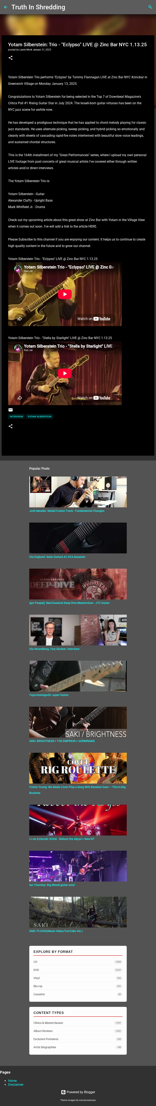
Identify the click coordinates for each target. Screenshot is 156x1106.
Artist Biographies (77, 1047)
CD (77, 961)
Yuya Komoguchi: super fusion (48, 695)
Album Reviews (77, 1031)
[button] (10, 58)
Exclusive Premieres (77, 1039)
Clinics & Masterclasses (77, 1022)
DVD (77, 970)
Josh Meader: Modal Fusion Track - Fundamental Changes (66, 510)
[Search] (70, 7)
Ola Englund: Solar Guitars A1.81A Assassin (57, 556)
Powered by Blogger (80, 1092)
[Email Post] (10, 411)
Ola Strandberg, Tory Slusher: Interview (54, 649)
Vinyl (77, 978)
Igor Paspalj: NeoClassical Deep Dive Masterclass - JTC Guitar (69, 603)
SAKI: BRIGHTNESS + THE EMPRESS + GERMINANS (62, 741)
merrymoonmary (87, 1100)
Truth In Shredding (38, 7)
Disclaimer (15, 1085)
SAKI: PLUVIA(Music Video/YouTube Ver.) (56, 931)
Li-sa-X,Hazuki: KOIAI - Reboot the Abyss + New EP (61, 839)
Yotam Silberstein (39, 416)
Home (12, 1081)
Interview (16, 416)
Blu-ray (77, 986)
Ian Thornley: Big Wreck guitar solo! (52, 885)
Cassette (77, 994)
